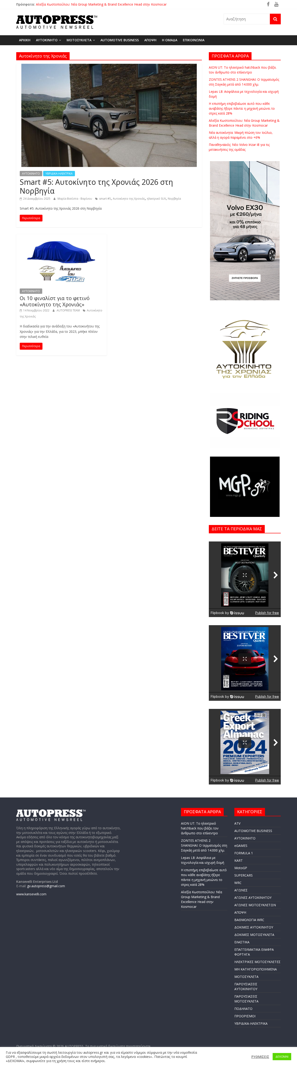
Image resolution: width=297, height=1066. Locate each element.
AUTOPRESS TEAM (69, 310)
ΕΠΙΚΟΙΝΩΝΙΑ (193, 40)
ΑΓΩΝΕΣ (241, 890)
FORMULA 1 (243, 853)
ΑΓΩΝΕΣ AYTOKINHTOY (252, 897)
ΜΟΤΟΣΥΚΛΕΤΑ (79, 40)
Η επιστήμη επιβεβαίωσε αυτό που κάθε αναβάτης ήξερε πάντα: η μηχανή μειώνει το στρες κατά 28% (242, 108)
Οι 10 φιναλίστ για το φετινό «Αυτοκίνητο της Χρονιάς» (55, 301)
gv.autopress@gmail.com (46, 886)
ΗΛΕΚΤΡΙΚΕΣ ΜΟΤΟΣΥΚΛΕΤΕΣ (257, 962)
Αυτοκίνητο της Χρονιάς (129, 199)
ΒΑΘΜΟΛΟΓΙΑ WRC (249, 920)
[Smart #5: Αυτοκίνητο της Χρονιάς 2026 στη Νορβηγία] (109, 66)
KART (238, 860)
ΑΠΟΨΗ (150, 40)
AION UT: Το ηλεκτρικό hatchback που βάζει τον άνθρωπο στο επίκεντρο (200, 828)
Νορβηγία (174, 199)
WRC (238, 882)
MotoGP (240, 868)
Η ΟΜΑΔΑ (169, 40)
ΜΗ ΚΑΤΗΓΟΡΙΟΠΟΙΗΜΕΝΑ (255, 969)
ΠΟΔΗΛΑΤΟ (243, 1008)
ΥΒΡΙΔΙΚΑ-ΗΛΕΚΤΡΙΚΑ (59, 174)
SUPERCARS (243, 875)
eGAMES (240, 845)
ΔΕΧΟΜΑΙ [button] (281, 1056)
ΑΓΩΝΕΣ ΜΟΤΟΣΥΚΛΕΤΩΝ (255, 905)
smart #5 (105, 199)
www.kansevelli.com (31, 894)
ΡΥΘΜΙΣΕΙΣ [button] (260, 1056)
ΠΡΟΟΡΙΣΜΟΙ (244, 1016)
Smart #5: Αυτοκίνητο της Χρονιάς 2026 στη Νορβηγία (96, 186)
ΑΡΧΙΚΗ (24, 40)
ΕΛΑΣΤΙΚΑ (241, 942)
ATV (237, 823)
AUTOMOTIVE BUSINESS (119, 40)
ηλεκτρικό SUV (156, 199)
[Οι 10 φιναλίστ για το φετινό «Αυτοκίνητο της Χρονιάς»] (61, 237)
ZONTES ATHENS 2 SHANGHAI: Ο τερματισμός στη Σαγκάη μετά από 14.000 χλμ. (204, 845)
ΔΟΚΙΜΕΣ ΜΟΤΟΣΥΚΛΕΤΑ (254, 934)
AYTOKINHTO (47, 40)
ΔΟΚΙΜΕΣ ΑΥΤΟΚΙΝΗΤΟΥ (253, 927)
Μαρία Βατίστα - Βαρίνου (75, 199)
